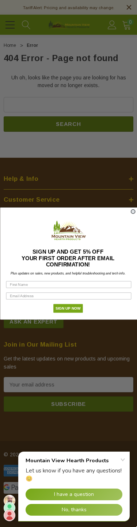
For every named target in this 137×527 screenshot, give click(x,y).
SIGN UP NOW (68, 308)
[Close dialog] (133, 211)
